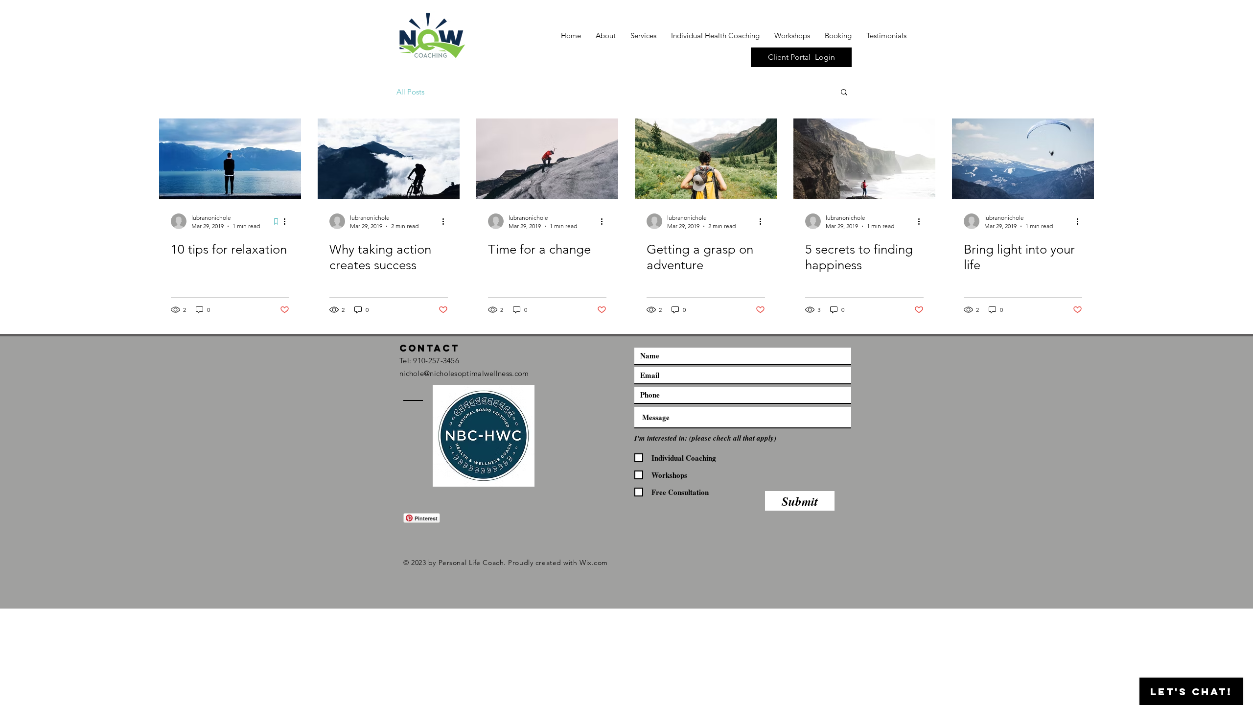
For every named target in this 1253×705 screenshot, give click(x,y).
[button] (844, 93)
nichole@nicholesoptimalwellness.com (464, 373)
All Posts (410, 91)
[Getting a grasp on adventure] (706, 158)
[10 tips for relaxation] (230, 158)
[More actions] (288, 221)
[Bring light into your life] (1023, 158)
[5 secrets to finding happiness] (864, 158)
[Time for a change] (547, 158)
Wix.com (594, 562)
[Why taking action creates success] (389, 158)
